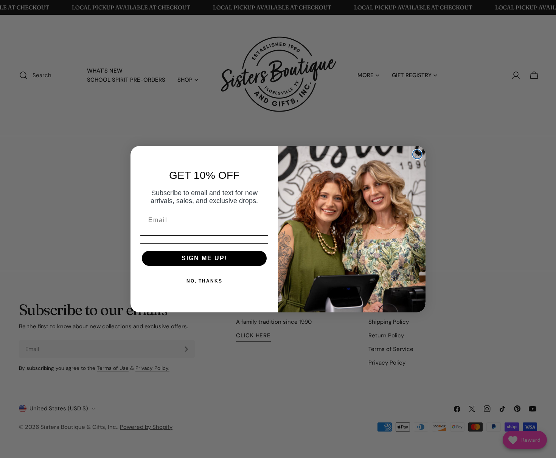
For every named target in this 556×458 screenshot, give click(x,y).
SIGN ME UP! (204, 258)
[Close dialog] (417, 154)
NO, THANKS (204, 281)
